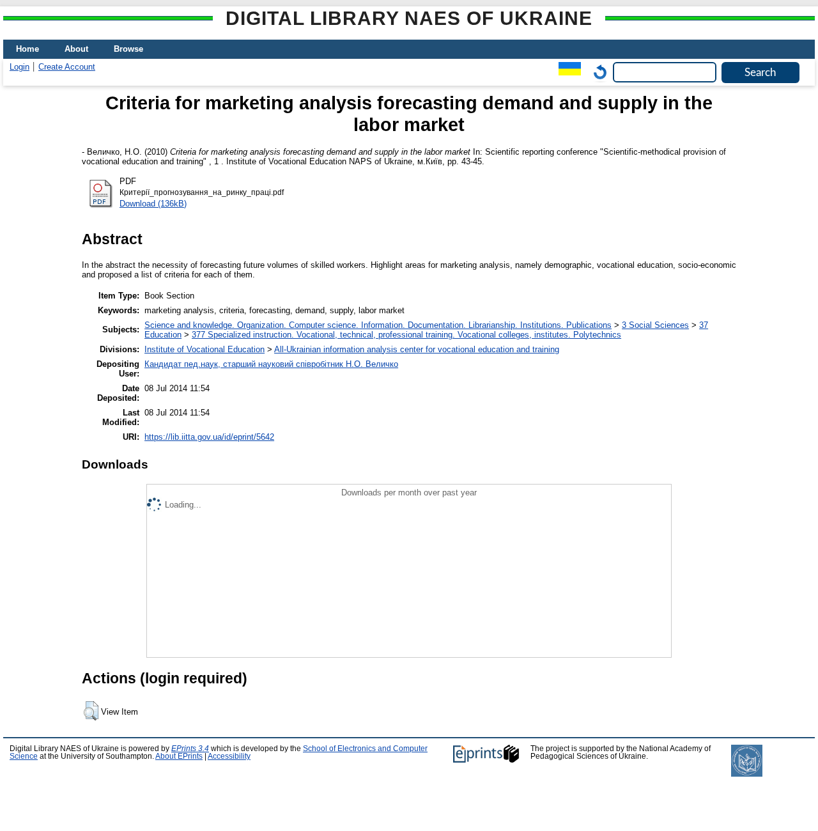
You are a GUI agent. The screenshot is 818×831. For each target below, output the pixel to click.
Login (19, 67)
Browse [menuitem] (128, 49)
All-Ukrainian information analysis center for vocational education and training (416, 349)
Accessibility (229, 756)
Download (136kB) (153, 203)
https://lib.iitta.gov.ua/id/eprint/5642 (209, 437)
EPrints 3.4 (190, 748)
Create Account (66, 67)
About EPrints (179, 756)
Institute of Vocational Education (204, 349)
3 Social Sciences (655, 325)
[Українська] (566, 72)
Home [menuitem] (27, 49)
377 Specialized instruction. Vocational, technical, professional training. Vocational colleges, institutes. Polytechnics (406, 334)
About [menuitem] (76, 49)
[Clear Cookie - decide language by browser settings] (596, 72)
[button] (91, 710)
